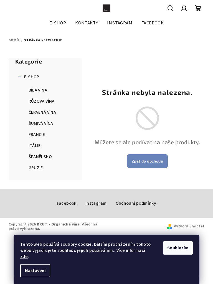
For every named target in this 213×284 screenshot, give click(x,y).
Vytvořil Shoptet (189, 226)
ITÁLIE (35, 146)
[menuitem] (57, 23)
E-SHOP (31, 77)
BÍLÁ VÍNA (38, 90)
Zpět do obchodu (147, 161)
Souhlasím (178, 248)
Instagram (96, 203)
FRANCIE (37, 134)
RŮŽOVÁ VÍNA (42, 101)
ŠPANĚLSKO (40, 157)
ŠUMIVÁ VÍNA (41, 123)
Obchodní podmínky (136, 203)
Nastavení (35, 271)
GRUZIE (36, 168)
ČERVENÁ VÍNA (42, 112)
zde (24, 256)
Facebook (67, 203)
